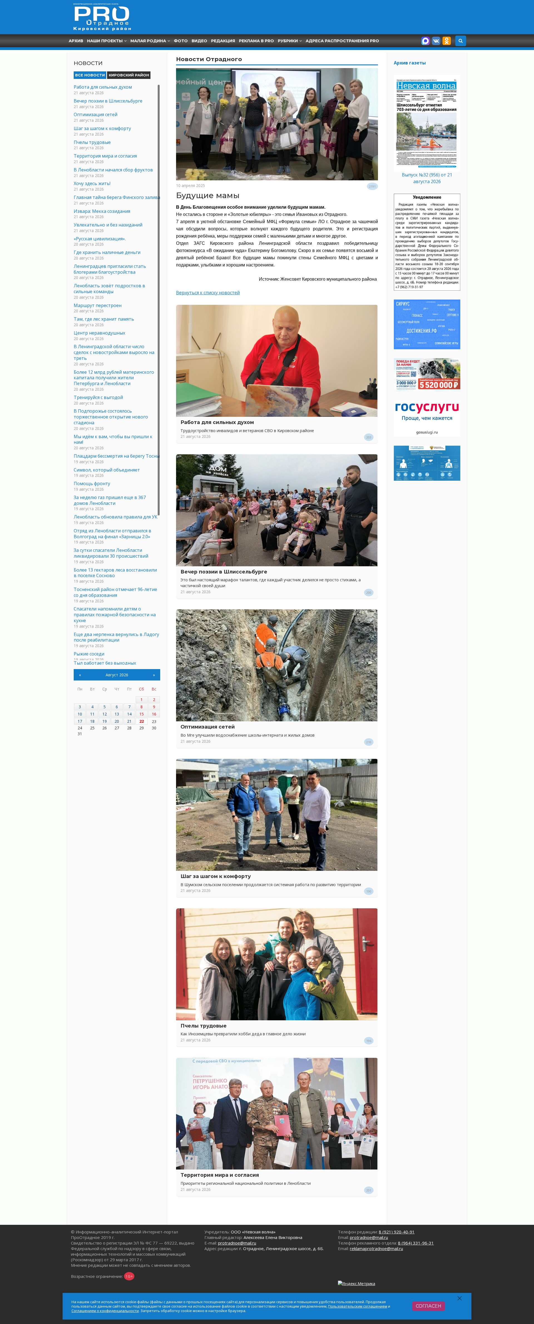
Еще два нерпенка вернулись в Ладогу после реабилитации (116, 637)
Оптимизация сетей (208, 727)
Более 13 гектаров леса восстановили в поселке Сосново (115, 573)
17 (80, 721)
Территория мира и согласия (220, 1175)
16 (154, 714)
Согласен (428, 1306)
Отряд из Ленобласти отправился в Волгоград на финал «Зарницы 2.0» (112, 534)
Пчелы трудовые (204, 1026)
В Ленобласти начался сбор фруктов (113, 170)
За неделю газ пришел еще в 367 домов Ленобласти (110, 500)
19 (104, 721)
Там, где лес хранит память (104, 319)
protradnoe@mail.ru (237, 1243)
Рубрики (288, 40)
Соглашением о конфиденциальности (105, 1310)
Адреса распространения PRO (342, 40)
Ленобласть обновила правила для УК (115, 517)
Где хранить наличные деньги (107, 252)
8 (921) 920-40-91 (397, 1232)
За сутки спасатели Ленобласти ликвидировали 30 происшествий (111, 553)
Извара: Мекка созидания (102, 211)
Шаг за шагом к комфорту (216, 876)
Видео (199, 40)
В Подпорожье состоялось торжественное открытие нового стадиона (111, 417)
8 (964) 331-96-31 (416, 1243)
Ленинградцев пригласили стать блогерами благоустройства (110, 269)
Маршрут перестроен (98, 305)
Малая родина (148, 40)
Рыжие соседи (89, 654)
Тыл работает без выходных (105, 663)
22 (141, 721)
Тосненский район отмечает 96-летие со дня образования (115, 592)
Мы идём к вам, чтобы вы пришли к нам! (113, 439)
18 (92, 721)
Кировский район (129, 75)
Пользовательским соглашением (357, 1306)
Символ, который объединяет (107, 470)
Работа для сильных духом (217, 422)
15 (141, 714)
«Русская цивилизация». (100, 239)
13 (117, 714)
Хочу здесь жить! (92, 183)
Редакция (223, 40)
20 (117, 721)
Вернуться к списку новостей (208, 293)
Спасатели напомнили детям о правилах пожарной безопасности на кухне (115, 615)
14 (129, 714)
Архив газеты (410, 63)
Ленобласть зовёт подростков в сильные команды (109, 289)
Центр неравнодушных (99, 333)
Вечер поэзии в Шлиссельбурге (224, 572)
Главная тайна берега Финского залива (117, 197)
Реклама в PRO (256, 40)
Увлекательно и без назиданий (108, 225)
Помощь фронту (92, 483)
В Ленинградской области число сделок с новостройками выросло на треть (114, 352)
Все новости (90, 75)
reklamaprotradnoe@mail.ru (376, 1248)
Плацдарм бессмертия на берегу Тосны (117, 456)
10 (80, 714)
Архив (76, 40)
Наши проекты (105, 40)
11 (92, 714)
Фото (181, 40)
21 (129, 721)
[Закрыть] (460, 1298)
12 (104, 714)
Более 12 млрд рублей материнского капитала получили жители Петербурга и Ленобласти (114, 378)
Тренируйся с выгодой (98, 397)
